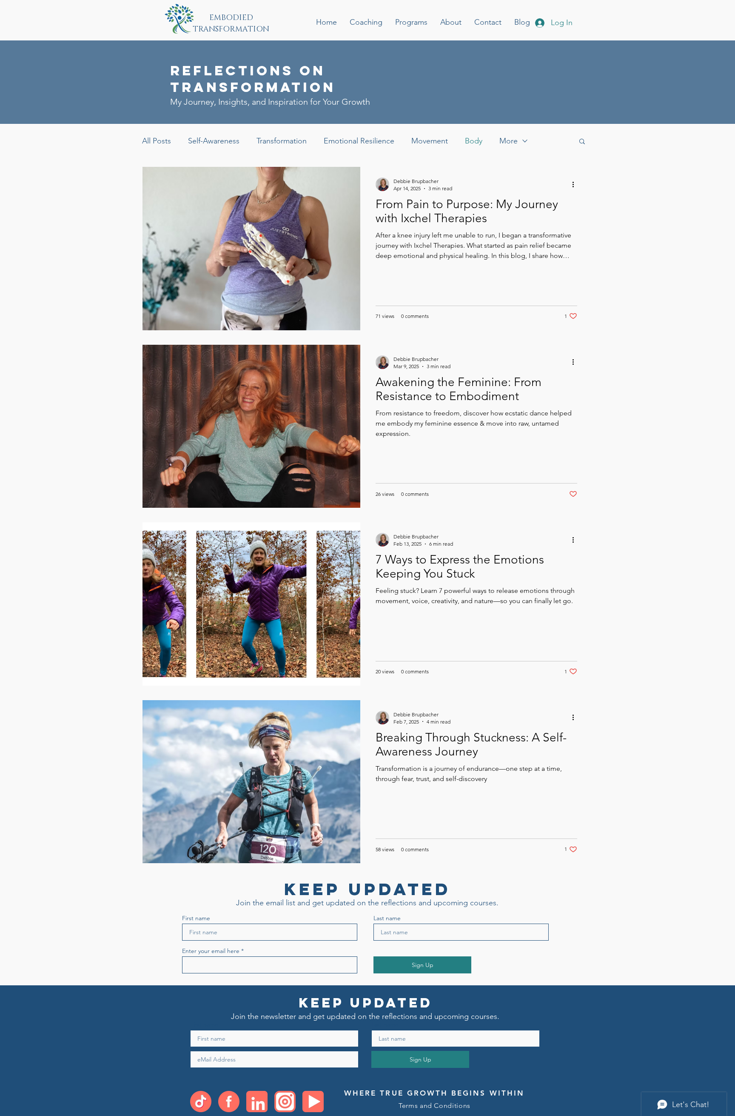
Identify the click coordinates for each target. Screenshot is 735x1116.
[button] (582, 141)
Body (473, 141)
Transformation (281, 141)
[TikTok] (200, 1101)
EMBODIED (231, 18)
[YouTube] (313, 1101)
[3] (257, 1101)
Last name (387, 918)
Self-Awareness (213, 141)
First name (196, 918)
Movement (429, 141)
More (508, 141)
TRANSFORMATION (231, 29)
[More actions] (576, 184)
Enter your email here (210, 951)
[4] (285, 1101)
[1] (228, 1101)
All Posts (156, 141)
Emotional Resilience (359, 141)
